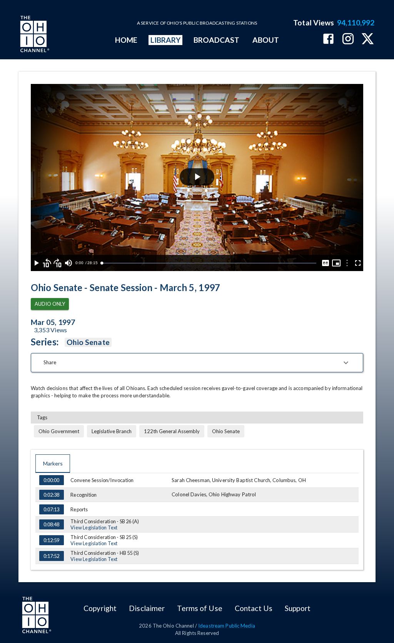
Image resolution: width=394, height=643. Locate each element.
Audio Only (50, 304)
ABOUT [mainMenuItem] (265, 39)
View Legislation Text (93, 527)
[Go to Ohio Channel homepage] (34, 35)
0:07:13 (51, 509)
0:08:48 (51, 524)
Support (298, 608)
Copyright (100, 608)
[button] (197, 362)
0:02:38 (51, 495)
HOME (126, 39)
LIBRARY (165, 39)
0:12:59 (51, 540)
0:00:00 (51, 480)
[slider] (209, 263)
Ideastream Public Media (226, 626)
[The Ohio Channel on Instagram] (348, 39)
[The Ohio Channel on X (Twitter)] (367, 39)
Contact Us (253, 608)
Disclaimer (147, 608)
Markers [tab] (53, 463)
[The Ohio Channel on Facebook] (328, 39)
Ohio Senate (88, 342)
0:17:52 (51, 556)
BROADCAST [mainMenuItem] (217, 39)
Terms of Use (199, 608)
